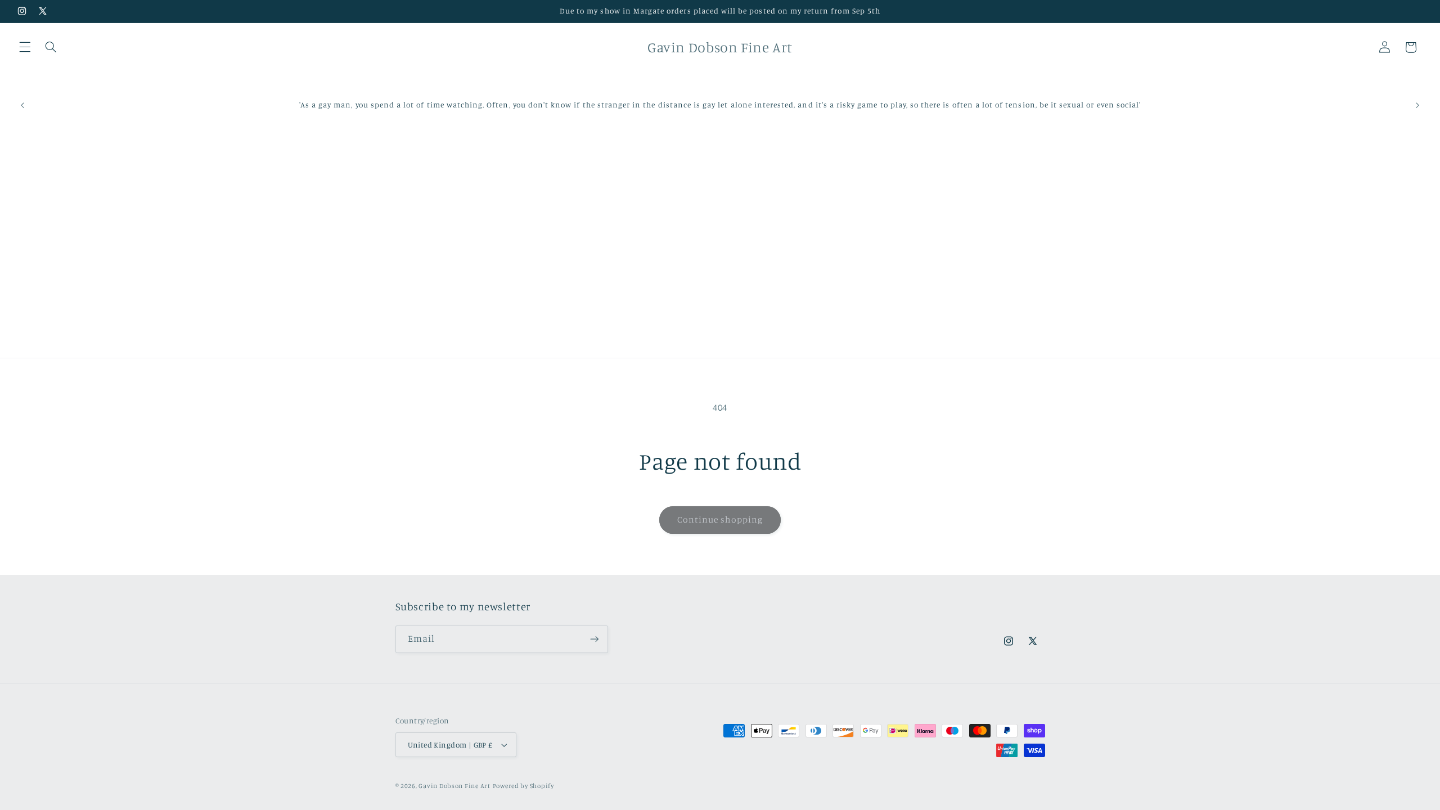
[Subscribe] (594, 639)
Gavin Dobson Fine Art (454, 786)
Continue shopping (720, 519)
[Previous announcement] (22, 105)
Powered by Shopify (523, 786)
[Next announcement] (1417, 105)
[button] (25, 47)
